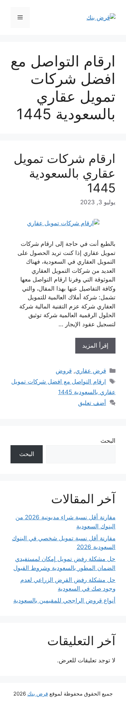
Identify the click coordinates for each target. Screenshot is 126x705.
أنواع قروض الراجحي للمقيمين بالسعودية (64, 600)
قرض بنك (37, 693)
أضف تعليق (92, 402)
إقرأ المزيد (95, 345)
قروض (64, 370)
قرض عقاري (90, 370)
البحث (107, 440)
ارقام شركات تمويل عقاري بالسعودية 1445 (64, 173)
